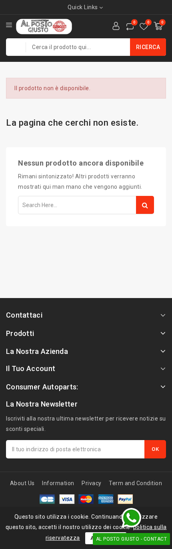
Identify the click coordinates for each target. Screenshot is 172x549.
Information (58, 483)
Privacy (92, 483)
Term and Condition (135, 483)
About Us (22, 483)
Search (145, 205)
